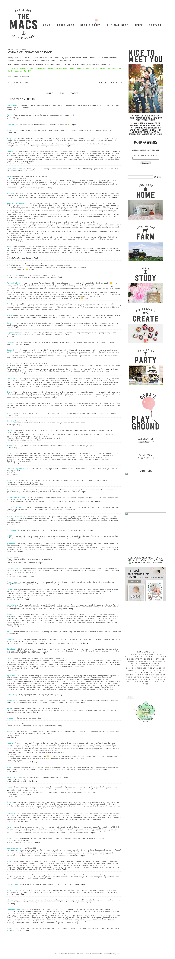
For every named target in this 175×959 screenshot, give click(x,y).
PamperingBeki (13, 283)
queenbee (11, 544)
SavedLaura (12, 649)
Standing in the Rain (16, 498)
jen (8, 708)
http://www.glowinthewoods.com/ (21, 681)
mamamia (11, 731)
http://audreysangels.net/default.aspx (22, 484)
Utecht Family (13, 105)
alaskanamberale (14, 848)
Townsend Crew (13, 909)
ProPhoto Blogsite (112, 954)
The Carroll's (12, 379)
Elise (9, 768)
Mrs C (9, 176)
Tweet (74, 93)
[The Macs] (47, 24)
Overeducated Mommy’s (41, 317)
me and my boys (14, 777)
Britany (10, 323)
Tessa (9, 659)
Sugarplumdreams (14, 333)
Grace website (82, 58)
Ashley (10, 115)
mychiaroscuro (13, 676)
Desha (9, 403)
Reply (16, 109)
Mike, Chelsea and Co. (16, 169)
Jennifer (10, 125)
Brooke (10, 342)
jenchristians (12, 605)
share (49, 93)
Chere (9, 392)
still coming (110, 82)
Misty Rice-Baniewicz (16, 203)
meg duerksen (13, 264)
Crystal (10, 590)
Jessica (10, 639)
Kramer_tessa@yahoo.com (68, 664)
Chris (9, 802)
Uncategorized (25, 76)
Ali (8, 304)
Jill (8, 900)
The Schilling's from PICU (18, 469)
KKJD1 (9, 536)
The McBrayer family (16, 507)
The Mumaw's (13, 530)
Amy (9, 413)
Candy (9, 430)
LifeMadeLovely (95, 954)
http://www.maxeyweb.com (18, 840)
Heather (10, 743)
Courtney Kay (12, 884)
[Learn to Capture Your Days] (146, 562)
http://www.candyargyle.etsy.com (21, 440)
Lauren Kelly (12, 695)
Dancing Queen (13, 421)
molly (9, 247)
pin (62, 93)
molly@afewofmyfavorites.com (20, 258)
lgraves (10, 718)
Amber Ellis (12, 138)
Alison (9, 446)
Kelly (9, 827)
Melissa (10, 152)
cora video (19, 82)
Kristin (10, 315)
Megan (10, 787)
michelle (10, 194)
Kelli (9, 632)
